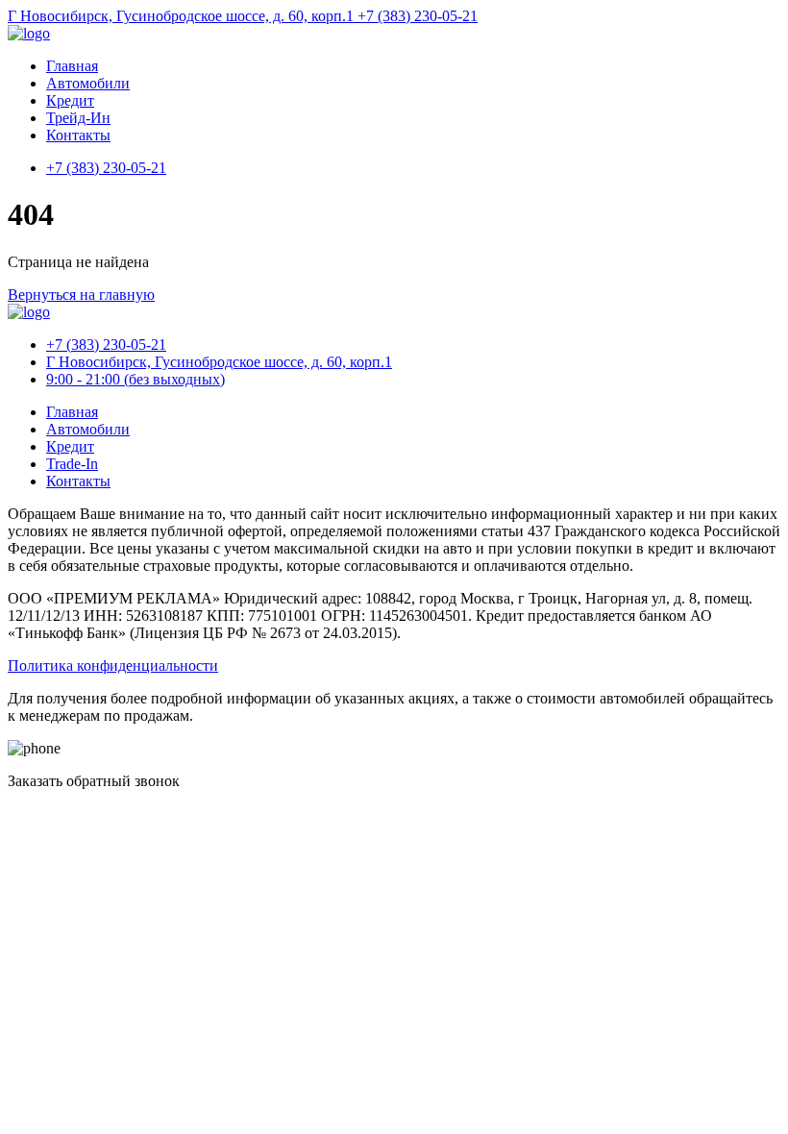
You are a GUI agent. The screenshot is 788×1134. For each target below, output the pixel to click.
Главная (72, 66)
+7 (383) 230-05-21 (417, 16)
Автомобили (88, 83)
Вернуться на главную (81, 294)
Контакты (78, 135)
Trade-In (72, 464)
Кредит (70, 100)
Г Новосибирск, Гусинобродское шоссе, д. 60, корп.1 (182, 16)
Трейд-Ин (78, 118)
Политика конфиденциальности (113, 665)
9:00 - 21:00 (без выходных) (135, 379)
